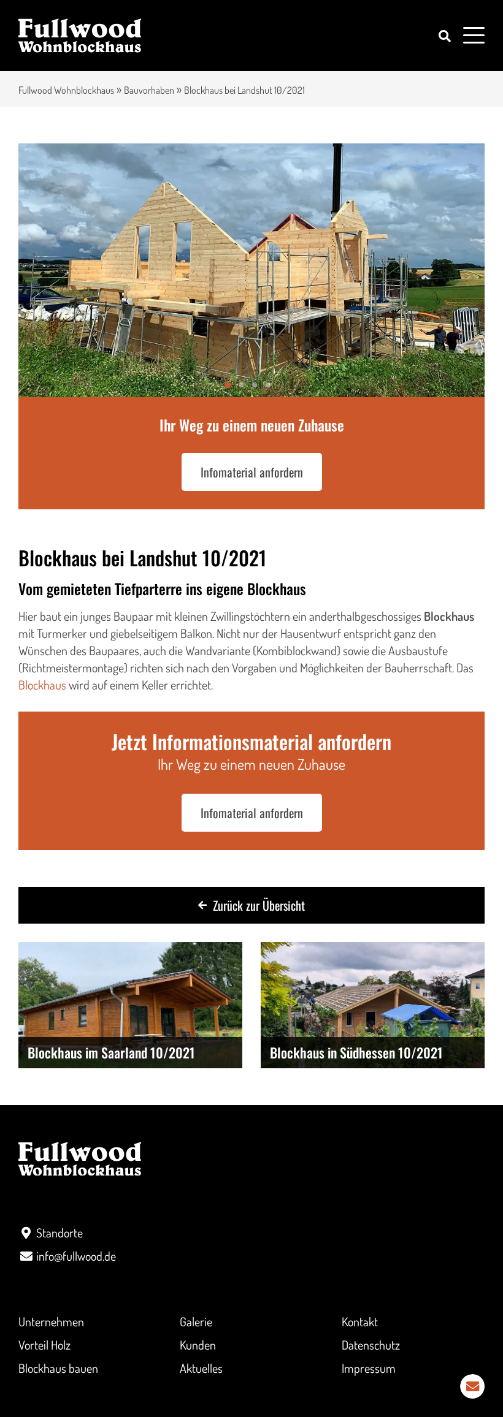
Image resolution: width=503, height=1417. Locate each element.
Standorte (59, 1232)
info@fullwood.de (76, 1256)
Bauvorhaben (149, 90)
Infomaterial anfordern (252, 472)
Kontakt (360, 1321)
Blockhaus (42, 685)
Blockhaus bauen (58, 1368)
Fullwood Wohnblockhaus (66, 90)
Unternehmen (51, 1321)
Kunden (198, 1345)
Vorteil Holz (44, 1345)
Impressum (369, 1368)
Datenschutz (371, 1345)
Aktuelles (201, 1368)
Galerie (196, 1321)
